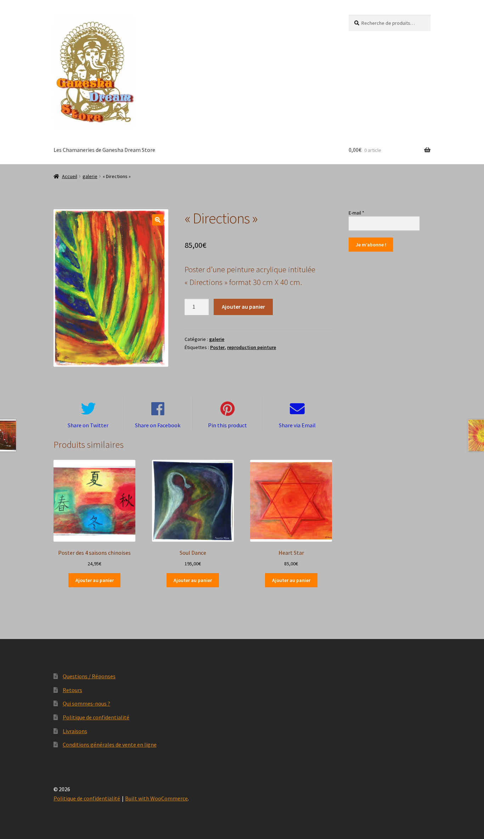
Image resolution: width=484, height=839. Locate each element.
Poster (217, 347)
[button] (157, 220)
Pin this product (227, 425)
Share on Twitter (88, 425)
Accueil (69, 176)
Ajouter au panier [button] (94, 580)
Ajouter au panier (243, 306)
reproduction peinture (251, 347)
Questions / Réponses (89, 676)
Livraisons (75, 731)
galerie (90, 176)
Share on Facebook (157, 425)
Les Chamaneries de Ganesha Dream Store (104, 149)
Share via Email (297, 425)
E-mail (356, 213)
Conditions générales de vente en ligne (110, 744)
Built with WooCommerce (156, 798)
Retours (72, 690)
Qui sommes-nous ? (86, 703)
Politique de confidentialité (96, 717)
